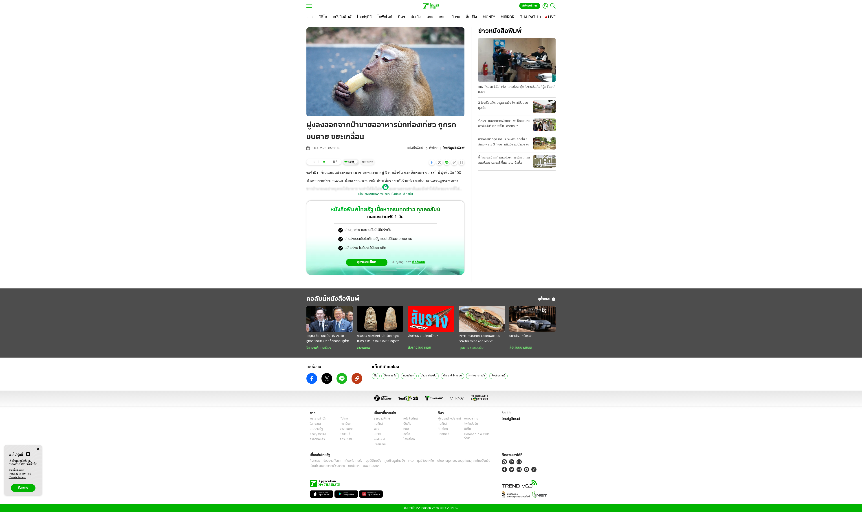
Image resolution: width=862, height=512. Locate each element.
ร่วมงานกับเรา (332, 461)
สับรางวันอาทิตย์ (419, 347)
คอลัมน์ (378, 424)
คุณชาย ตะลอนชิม (471, 348)
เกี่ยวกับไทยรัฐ (354, 461)
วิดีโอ (406, 434)
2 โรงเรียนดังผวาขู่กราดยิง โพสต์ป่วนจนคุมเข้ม (503, 105)
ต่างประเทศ (347, 429)
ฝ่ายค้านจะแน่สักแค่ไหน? (423, 336)
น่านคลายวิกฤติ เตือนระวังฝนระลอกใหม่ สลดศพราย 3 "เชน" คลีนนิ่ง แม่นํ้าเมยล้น (503, 142)
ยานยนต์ (345, 434)
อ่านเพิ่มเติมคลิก (18, 472)
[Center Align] (38, 449)
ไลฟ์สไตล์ (409, 439)
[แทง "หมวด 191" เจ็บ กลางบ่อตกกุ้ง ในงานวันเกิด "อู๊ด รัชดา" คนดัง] (517, 60)
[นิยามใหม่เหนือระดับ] (532, 319)
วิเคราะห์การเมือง (318, 348)
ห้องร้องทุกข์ (498, 375)
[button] (432, 162)
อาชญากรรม (318, 434)
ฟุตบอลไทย (471, 418)
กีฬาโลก (443, 429)
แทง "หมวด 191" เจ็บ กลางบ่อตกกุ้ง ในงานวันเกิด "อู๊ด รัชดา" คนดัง (516, 89)
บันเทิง (407, 424)
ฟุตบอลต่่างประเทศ (449, 418)
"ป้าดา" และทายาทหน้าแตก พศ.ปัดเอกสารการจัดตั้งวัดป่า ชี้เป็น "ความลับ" (504, 123)
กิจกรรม (315, 461)
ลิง (375, 375)
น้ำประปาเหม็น (428, 375)
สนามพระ (363, 348)
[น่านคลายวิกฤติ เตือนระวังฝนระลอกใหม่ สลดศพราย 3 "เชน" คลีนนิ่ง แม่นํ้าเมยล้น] (544, 143)
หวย (406, 429)
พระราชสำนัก (318, 418)
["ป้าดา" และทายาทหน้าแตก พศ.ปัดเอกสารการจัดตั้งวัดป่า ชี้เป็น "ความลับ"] (544, 125)
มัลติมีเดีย (380, 444)
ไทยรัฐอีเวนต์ (511, 419)
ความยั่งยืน (347, 439)
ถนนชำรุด (408, 375)
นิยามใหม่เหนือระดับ (521, 336)
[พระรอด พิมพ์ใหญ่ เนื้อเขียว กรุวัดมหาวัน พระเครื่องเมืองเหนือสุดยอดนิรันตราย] (380, 319)
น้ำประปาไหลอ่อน (452, 375)
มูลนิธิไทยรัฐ (373, 461)
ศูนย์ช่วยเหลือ (425, 461)
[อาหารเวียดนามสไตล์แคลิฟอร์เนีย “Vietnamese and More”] (482, 319)
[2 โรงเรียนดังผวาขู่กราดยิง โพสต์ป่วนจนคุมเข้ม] (544, 106)
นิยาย (377, 434)
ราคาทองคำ (317, 439)
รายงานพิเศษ (382, 418)
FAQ (411, 461)
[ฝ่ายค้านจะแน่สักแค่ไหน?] (431, 319)
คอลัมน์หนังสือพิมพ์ (332, 299)
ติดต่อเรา (354, 466)
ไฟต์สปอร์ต (471, 424)
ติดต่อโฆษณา (371, 466)
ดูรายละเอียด (366, 262)
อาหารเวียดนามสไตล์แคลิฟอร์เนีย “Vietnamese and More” (479, 338)
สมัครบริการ (529, 5)
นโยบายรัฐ (316, 429)
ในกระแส (315, 424)
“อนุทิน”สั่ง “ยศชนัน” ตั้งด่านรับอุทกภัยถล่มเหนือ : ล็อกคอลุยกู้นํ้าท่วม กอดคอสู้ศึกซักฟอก (329, 339)
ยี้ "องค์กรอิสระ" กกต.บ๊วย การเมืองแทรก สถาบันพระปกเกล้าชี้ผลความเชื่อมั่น (504, 160)
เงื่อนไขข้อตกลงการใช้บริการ (327, 466)
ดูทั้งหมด (544, 299)
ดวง (376, 429)
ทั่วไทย (433, 148)
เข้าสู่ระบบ (418, 262)
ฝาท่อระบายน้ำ (476, 375)
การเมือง (345, 424)
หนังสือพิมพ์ (415, 148)
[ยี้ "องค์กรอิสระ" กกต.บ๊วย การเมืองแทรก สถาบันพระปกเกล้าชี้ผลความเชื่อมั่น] (544, 161)
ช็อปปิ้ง (506, 413)
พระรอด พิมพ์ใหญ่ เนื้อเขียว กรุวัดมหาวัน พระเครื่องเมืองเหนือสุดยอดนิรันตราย (380, 339)
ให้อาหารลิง (390, 375)
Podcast (379, 439)
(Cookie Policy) (17, 477)
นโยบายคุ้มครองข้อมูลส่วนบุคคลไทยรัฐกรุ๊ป (463, 461)
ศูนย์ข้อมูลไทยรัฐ (395, 461)
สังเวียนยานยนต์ (520, 347)
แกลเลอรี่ (443, 434)
